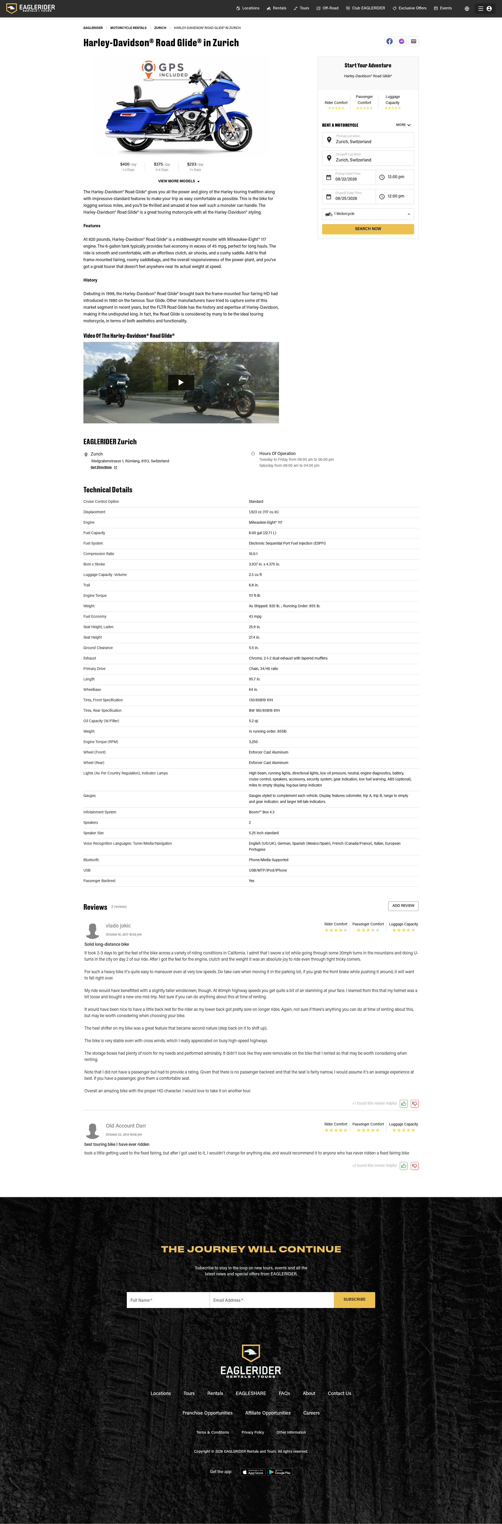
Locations (161, 1394)
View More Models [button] (176, 181)
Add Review (403, 906)
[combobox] (364, 142)
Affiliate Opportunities (268, 1413)
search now (368, 229)
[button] (368, 214)
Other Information (291, 1433)
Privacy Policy (253, 1433)
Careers (311, 1413)
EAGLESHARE (251, 1394)
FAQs (284, 1394)
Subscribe (355, 1300)
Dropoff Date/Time (348, 193)
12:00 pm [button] (396, 177)
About (309, 1394)
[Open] (411, 138)
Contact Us (339, 1394)
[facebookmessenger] (402, 41)
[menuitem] (247, 8)
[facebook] (390, 41)
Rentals (215, 1394)
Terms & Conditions (212, 1433)
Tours (189, 1394)
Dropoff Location (348, 154)
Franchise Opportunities (207, 1413)
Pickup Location (348, 136)
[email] (414, 41)
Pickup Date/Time (347, 174)
